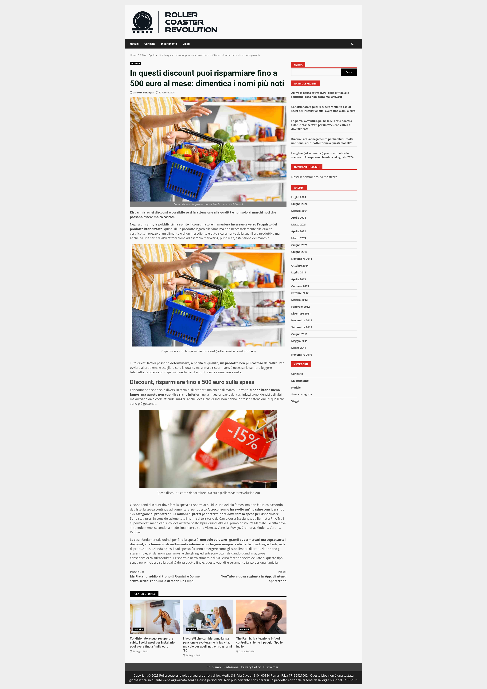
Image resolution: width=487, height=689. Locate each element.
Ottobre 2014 (300, 265)
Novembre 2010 (301, 354)
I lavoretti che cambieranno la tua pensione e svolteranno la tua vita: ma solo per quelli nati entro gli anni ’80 (208, 617)
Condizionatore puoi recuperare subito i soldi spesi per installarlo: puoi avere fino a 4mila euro (155, 617)
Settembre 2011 (301, 327)
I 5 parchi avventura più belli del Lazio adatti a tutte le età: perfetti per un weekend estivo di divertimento (321, 125)
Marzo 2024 (298, 224)
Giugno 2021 (299, 245)
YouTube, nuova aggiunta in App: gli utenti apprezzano (253, 576)
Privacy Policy (251, 667)
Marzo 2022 (298, 238)
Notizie (134, 43)
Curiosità (149, 43)
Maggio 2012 (299, 300)
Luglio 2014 (298, 272)
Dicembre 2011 (301, 313)
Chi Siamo (214, 667)
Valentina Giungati (143, 92)
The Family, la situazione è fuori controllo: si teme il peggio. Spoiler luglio (261, 617)
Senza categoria (301, 394)
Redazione (231, 667)
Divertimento (169, 43)
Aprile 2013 (298, 279)
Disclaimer (271, 667)
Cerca (298, 64)
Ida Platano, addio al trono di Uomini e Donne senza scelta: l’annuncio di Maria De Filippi (165, 576)
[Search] (352, 44)
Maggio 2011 (299, 341)
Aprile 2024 (298, 217)
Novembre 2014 (301, 258)
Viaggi (186, 43)
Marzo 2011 (298, 348)
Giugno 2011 (299, 334)
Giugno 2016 (299, 252)
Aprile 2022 (298, 231)
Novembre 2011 (301, 320)
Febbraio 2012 (300, 306)
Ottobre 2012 (300, 293)
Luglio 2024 (298, 197)
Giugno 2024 (299, 204)
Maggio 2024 (299, 211)
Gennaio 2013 (300, 286)
